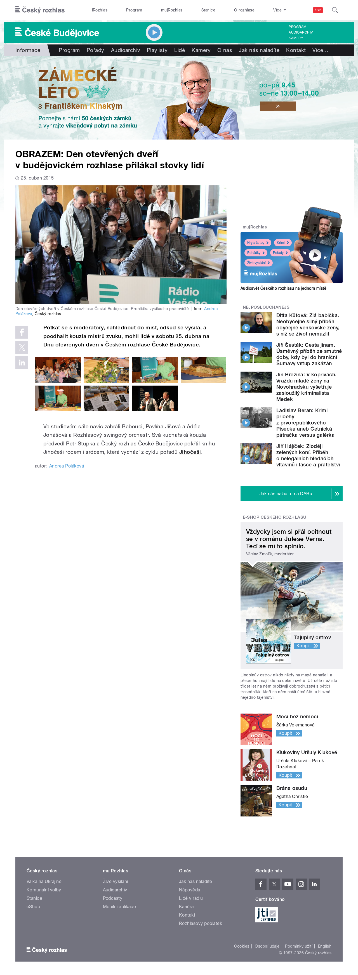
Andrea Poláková (66, 466)
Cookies (241, 946)
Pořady (95, 50)
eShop (33, 906)
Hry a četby (255, 243)
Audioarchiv (301, 32)
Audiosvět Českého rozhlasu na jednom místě (283, 288)
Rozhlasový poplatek (200, 923)
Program (134, 10)
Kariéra (186, 906)
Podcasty (113, 898)
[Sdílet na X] (21, 347)
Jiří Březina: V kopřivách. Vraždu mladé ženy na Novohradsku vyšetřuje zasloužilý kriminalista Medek (306, 387)
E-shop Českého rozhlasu (275, 517)
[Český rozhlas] (40, 10)
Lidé (179, 50)
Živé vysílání (256, 263)
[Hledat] (335, 10)
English (324, 946)
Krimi (281, 243)
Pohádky (253, 253)
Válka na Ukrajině (44, 881)
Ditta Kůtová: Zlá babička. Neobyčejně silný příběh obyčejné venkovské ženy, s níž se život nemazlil (308, 324)
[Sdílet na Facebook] (21, 332)
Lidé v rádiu (191, 898)
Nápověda (189, 890)
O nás (224, 50)
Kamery (296, 38)
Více (320, 50)
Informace (27, 50)
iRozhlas (100, 10)
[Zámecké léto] (179, 98)
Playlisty (157, 50)
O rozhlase (244, 10)
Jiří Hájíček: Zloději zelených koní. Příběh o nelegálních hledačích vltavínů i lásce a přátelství (308, 455)
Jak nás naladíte (259, 50)
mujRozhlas (172, 10)
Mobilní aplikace (119, 906)
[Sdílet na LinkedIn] (21, 362)
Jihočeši (190, 452)
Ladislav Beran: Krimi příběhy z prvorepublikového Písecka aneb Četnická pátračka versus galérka (305, 422)
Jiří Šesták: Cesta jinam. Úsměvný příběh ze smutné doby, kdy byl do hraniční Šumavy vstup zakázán (309, 354)
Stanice (208, 10)
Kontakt (296, 50)
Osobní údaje (267, 946)
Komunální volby (44, 890)
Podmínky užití (298, 946)
